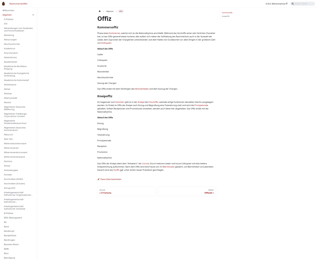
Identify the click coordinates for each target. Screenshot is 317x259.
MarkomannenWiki (18, 3)
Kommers (120, 102)
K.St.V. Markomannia (275, 3)
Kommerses (114, 33)
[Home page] (99, 11)
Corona (145, 163)
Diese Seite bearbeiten (110, 179)
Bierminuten (169, 166)
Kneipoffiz (225, 16)
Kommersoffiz (227, 13)
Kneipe (141, 102)
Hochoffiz (153, 102)
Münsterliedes (142, 88)
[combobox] (302, 4)
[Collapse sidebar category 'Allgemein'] (33, 15)
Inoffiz (116, 170)
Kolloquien (106, 43)
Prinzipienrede (201, 105)
